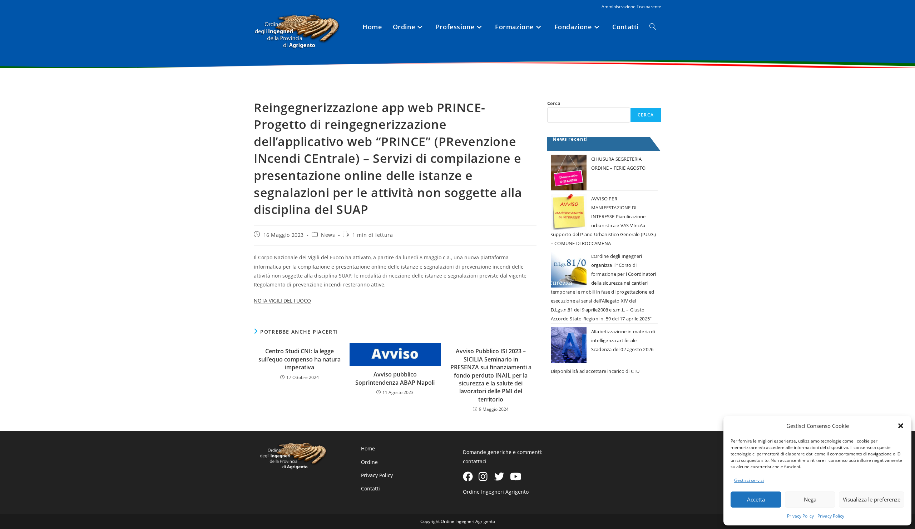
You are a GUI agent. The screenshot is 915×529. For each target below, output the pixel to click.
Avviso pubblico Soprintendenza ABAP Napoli (395, 378)
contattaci (474, 461)
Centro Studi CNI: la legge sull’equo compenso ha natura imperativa (299, 359)
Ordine (369, 462)
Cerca (553, 103)
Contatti (370, 488)
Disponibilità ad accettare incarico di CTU (595, 371)
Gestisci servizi (749, 480)
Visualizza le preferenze (871, 499)
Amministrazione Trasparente (631, 7)
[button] (900, 425)
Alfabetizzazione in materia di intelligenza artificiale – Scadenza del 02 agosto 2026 (623, 340)
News (328, 234)
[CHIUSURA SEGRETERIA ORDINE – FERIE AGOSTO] (569, 172)
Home (368, 448)
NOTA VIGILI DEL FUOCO (282, 300)
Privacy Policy (800, 516)
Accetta (756, 499)
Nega (810, 499)
